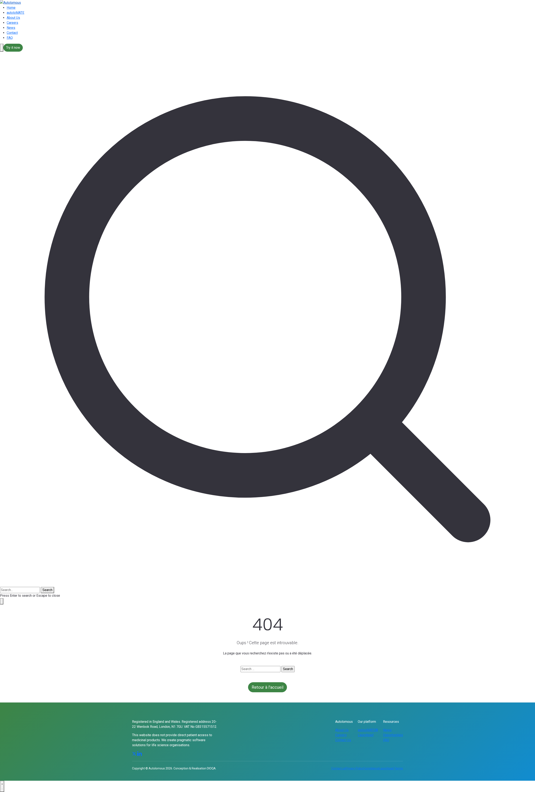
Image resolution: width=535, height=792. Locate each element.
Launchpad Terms (391, 768)
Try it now (13, 48)
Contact (12, 33)
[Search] (1, 48)
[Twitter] (134, 753)
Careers (12, 23)
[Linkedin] (139, 753)
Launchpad (365, 735)
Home (11, 8)
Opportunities (393, 735)
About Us (13, 18)
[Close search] (1, 601)
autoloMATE (15, 13)
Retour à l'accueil (267, 687)
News (11, 28)
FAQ (10, 38)
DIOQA (211, 768)
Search (47, 590)
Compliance (371, 768)
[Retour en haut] (2, 786)
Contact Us (343, 740)
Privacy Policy (354, 768)
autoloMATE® (368, 730)
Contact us (338, 768)
